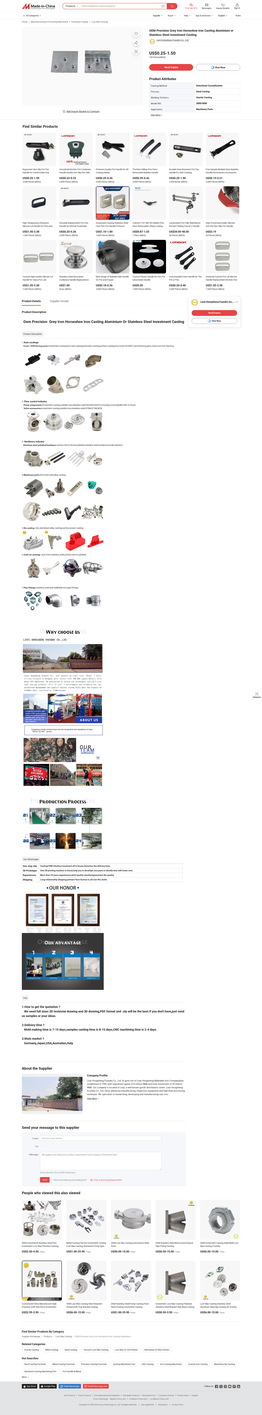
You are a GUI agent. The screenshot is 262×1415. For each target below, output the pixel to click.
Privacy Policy (177, 1404)
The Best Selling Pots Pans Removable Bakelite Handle (145, 171)
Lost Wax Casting (99, 21)
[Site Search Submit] (172, 6)
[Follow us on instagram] (225, 1386)
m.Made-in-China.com (138, 1399)
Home (24, 21)
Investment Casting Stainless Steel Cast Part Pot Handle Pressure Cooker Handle (112, 224)
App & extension (203, 15)
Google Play (48, 1386)
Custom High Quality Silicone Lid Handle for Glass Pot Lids (38, 278)
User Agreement (147, 1404)
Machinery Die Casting (224, 1364)
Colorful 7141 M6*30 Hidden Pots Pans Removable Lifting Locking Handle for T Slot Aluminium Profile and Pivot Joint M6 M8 (149, 224)
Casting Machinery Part (124, 1364)
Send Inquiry (171, 67)
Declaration (163, 1404)
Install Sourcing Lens (97, 1386)
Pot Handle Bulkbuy (72, 1371)
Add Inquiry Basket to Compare (82, 111)
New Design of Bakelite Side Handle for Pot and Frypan (112, 278)
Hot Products (69, 1395)
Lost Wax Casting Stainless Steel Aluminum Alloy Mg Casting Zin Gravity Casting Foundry (218, 1306)
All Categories (32, 15)
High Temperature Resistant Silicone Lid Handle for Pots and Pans (37, 224)
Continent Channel (166, 1395)
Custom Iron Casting (198, 1364)
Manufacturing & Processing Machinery (49, 21)
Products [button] (70, 6)
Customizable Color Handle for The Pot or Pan (185, 278)
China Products (84, 1395)
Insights (195, 1395)
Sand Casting (71, 1349)
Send (44, 1179)
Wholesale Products (131, 1395)
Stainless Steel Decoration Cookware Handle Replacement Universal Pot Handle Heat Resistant (74, 278)
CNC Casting (148, 1364)
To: (37, 1146)
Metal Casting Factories (63, 1364)
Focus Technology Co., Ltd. (110, 1404)
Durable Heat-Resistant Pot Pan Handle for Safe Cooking (184, 171)
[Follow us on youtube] (229, 1386)
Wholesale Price (148, 1395)
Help (186, 15)
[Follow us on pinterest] (234, 1386)
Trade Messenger (69, 1386)
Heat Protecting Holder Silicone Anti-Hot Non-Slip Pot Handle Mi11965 (220, 224)
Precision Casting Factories (94, 1364)
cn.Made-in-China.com (159, 1399)
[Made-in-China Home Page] (38, 6)
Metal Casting (51, 1349)
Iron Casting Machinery (171, 1364)
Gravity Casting (31, 1349)
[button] (163, 6)
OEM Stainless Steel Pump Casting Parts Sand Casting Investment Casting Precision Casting (130, 1306)
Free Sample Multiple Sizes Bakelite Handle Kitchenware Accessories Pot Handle (222, 171)
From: (36, 1138)
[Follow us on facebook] (216, 1386)
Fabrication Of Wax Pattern (157, 1349)
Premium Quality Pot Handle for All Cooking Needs (112, 171)
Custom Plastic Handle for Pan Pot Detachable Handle (149, 278)
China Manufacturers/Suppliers (107, 1395)
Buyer (170, 15)
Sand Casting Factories (35, 1364)
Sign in (237, 8)
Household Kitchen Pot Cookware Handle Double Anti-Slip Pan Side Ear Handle (75, 171)
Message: (34, 1154)
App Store (29, 1386)
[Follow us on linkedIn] (238, 1386)
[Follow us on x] (221, 1386)
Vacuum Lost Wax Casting (96, 1349)
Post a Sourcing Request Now (106, 1179)
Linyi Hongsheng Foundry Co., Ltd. (172, 40)
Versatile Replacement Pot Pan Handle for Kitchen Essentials (73, 224)
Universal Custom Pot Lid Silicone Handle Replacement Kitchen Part (221, 278)
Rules (238, 15)
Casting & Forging (79, 21)
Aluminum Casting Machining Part (40, 1371)
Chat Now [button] (220, 67)
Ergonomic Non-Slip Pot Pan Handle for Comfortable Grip (36, 171)
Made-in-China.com (118, 1399)
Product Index (182, 1395)
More (24, 1377)
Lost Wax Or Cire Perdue (126, 1349)
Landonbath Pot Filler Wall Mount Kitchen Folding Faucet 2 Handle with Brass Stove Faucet (184, 224)
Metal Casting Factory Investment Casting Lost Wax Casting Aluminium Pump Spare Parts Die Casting (86, 1246)
